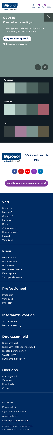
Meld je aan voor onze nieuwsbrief (26, 183)
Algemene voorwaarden (14, 411)
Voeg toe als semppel (15, 39)
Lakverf (6, 236)
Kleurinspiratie (9, 273)
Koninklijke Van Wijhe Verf (15, 420)
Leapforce (25, 429)
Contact (6, 388)
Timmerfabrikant (10, 321)
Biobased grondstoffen (14, 351)
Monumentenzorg (11, 325)
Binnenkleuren (9, 257)
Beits (5, 224)
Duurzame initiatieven (13, 358)
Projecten (7, 303)
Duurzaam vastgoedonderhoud (18, 347)
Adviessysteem (10, 416)
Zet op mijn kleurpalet (17, 44)
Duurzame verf (10, 343)
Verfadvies (7, 240)
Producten (7, 208)
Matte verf (7, 220)
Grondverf (7, 216)
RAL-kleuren (8, 265)
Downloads (8, 384)
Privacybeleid (9, 407)
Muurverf (7, 212)
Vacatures (7, 380)
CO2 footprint (9, 355)
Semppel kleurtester (12, 277)
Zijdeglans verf (9, 228)
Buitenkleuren (9, 261)
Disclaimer (7, 402)
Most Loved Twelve (12, 269)
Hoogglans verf (10, 232)
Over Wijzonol (9, 376)
